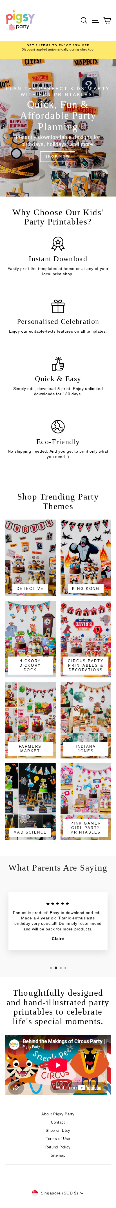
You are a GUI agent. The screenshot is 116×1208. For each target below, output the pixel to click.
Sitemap (58, 1155)
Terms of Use (58, 1139)
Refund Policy (58, 1147)
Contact (58, 1122)
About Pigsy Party (58, 1114)
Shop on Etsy (58, 1130)
